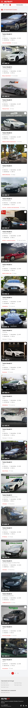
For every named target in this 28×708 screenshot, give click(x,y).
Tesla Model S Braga (18, 682)
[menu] (2, 2)
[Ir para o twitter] (23, 705)
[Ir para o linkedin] (26, 705)
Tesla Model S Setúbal (5, 684)
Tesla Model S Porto (4, 682)
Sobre (2, 701)
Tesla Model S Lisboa (18, 684)
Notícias (3, 702)
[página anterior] (10, 673)
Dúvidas (16, 701)
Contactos (20, 701)
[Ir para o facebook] (21, 705)
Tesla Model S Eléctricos (5, 692)
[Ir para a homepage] (8, 1)
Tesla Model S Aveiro (4, 687)
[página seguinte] (18, 673)
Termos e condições (8, 701)
